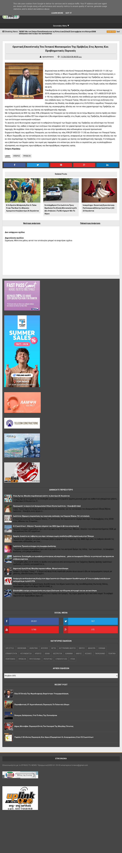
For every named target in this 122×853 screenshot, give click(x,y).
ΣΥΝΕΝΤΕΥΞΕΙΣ (61, 659)
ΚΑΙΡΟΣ (79, 654)
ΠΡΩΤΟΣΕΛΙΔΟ (34, 659)
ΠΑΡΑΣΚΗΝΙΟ (100, 654)
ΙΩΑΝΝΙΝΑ (69, 654)
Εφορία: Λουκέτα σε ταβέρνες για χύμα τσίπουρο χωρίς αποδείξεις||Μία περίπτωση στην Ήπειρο (53, 536)
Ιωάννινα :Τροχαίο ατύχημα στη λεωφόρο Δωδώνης (34, 546)
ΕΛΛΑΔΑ (102, 648)
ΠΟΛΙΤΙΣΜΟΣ (10, 659)
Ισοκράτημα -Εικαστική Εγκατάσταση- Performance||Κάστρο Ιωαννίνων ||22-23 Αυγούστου (99, 208)
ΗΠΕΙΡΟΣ (16, 156)
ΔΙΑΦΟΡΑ (91, 648)
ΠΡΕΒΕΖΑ (27, 156)
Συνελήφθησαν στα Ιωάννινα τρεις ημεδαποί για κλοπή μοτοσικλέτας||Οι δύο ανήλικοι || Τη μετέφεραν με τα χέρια (60, 209)
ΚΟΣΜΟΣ (88, 654)
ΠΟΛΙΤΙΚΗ (112, 654)
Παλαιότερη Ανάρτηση (90, 223)
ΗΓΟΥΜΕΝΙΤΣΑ (26, 654)
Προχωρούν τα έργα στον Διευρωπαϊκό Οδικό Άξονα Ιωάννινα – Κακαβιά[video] (47, 506)
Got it (69, 13)
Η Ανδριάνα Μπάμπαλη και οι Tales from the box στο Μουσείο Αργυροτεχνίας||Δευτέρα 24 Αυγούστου (22, 208)
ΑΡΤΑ (53, 648)
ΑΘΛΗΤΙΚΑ (34, 648)
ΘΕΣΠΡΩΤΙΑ (57, 654)
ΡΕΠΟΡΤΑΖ (48, 659)
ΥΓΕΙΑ (72, 659)
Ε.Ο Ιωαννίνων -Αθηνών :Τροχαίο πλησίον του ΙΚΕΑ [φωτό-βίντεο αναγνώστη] (46, 526)
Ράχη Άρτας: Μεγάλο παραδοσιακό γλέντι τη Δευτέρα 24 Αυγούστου (41, 496)
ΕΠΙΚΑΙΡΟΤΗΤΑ (11, 654)
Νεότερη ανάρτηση (31, 223)
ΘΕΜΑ (47, 654)
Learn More (57, 13)
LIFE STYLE (10, 648)
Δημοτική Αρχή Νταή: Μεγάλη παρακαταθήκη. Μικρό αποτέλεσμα (40, 568)
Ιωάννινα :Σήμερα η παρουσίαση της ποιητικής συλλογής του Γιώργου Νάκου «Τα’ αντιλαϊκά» (51, 516)
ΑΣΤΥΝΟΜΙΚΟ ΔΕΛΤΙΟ (67, 648)
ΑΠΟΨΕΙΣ (44, 648)
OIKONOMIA (21, 648)
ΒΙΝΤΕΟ (82, 648)
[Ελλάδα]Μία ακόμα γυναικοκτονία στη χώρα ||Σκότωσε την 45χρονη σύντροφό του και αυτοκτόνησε (55, 590)
